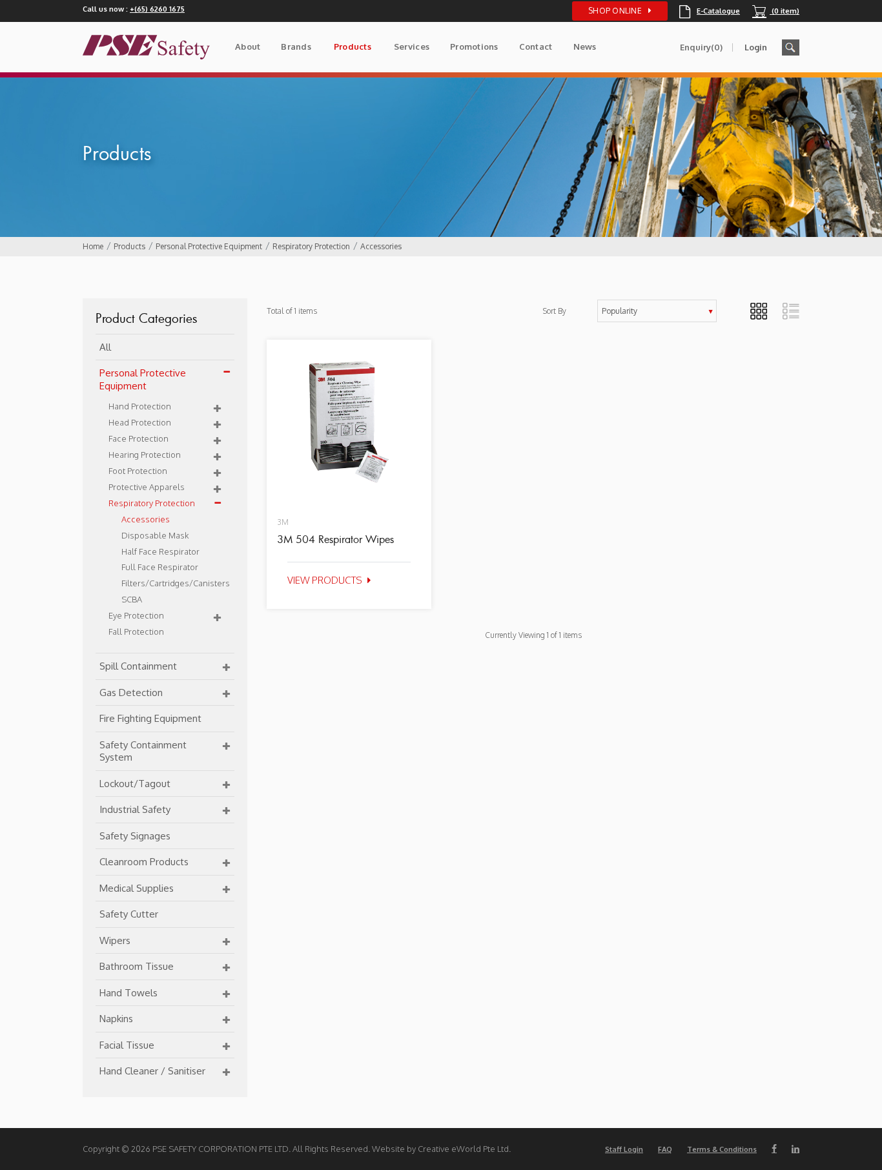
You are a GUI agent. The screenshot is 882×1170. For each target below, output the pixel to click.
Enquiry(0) (701, 47)
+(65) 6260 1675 (157, 9)
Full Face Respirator (159, 567)
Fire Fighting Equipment (150, 718)
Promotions (474, 46)
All (105, 347)
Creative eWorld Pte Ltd (463, 1149)
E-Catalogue (709, 10)
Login (755, 47)
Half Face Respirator (160, 551)
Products (352, 46)
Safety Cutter (128, 914)
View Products (324, 580)
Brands (296, 46)
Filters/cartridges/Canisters (175, 583)
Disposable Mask (155, 535)
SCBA (131, 599)
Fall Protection (136, 631)
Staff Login (624, 1149)
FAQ (665, 1149)
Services (411, 46)
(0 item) (775, 10)
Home (93, 246)
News (585, 46)
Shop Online (615, 10)
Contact (536, 46)
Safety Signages (134, 836)
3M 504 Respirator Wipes (335, 539)
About (247, 46)
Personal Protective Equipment (209, 246)
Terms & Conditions (722, 1149)
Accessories (381, 246)
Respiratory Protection (311, 246)
